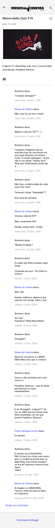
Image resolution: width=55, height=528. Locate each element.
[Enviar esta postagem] (4, 80)
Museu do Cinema (24, 109)
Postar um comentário (17, 505)
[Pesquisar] (51, 8)
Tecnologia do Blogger (27, 520)
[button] (51, 19)
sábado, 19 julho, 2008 (26, 278)
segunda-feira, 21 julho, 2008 (29, 498)
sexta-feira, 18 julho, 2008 (27, 100)
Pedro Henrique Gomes (26, 431)
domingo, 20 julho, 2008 (26, 474)
